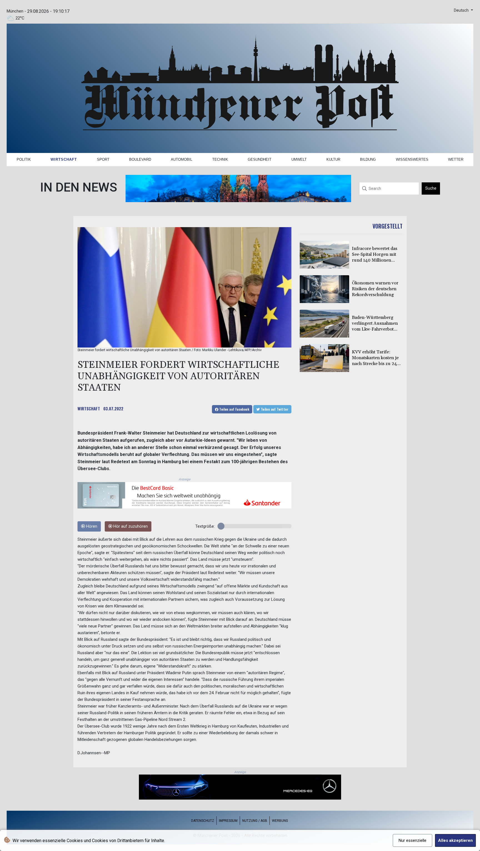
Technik (220, 159)
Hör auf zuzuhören (130, 526)
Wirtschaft (64, 159)
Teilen (233, 409)
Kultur (333, 159)
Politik (24, 159)
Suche (430, 188)
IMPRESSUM (228, 821)
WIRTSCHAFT (89, 408)
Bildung (368, 159)
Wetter (455, 159)
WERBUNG (280, 821)
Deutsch (462, 10)
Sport (103, 159)
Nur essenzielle (412, 840)
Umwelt (299, 159)
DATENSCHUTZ (202, 821)
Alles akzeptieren (455, 840)
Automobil (181, 159)
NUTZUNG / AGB (254, 821)
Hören (91, 526)
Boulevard (140, 159)
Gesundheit (259, 159)
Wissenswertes (412, 159)
